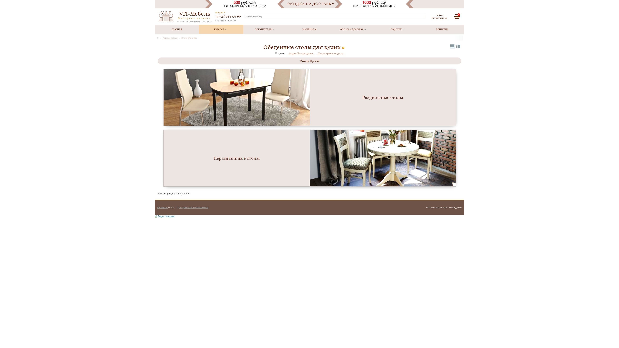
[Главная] (157, 38)
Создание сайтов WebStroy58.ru (193, 208)
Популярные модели (330, 53)
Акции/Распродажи (301, 53)
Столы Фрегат (309, 61)
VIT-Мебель (162, 208)
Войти (439, 15)
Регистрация (439, 17)
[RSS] (343, 47)
